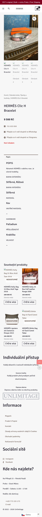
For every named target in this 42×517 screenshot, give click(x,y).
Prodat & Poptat (11, 421)
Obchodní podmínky (12, 436)
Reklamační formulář (13, 442)
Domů (6, 95)
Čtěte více (10, 302)
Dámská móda (14, 95)
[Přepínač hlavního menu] (3, 8)
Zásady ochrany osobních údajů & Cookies (21, 431)
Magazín (8, 416)
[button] (9, 8)
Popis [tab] (8, 157)
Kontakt (8, 426)
